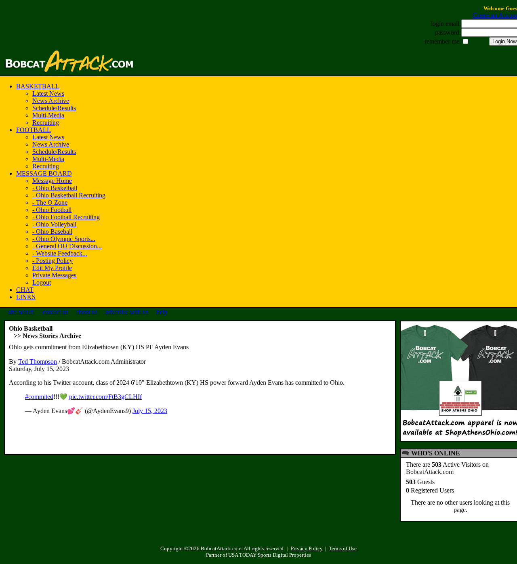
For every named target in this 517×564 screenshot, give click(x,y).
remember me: (443, 41)
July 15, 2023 (149, 410)
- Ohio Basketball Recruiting (68, 195)
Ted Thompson (37, 361)
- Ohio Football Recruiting (66, 217)
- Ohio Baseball (52, 231)
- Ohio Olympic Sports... (63, 238)
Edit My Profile (52, 267)
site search (21, 311)
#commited (39, 396)
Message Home (52, 180)
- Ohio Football (51, 209)
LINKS (26, 297)
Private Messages (54, 275)
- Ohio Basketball (54, 188)
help (161, 311)
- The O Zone (49, 202)
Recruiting (45, 122)
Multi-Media (48, 115)
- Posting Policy (52, 260)
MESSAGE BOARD (44, 173)
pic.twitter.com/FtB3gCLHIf (105, 396)
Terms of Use (343, 548)
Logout (41, 282)
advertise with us (126, 311)
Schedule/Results (54, 108)
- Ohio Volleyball (54, 224)
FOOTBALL (33, 129)
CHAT (25, 289)
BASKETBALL (37, 86)
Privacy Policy (307, 548)
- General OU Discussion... (67, 246)
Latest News (48, 93)
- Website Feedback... (59, 253)
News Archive (50, 100)
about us (86, 311)
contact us (55, 311)
